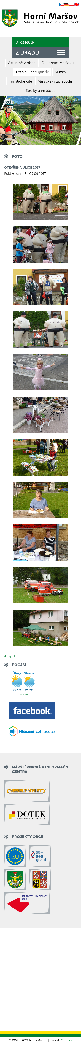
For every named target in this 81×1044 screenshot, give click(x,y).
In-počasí (24, 694)
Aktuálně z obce (22, 63)
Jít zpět (9, 656)
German (66, 5)
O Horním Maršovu (57, 63)
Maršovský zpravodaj (55, 81)
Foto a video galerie (32, 72)
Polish (71, 5)
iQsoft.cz (66, 1040)
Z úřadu (27, 53)
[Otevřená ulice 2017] (40, 202)
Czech (61, 5)
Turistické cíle (20, 81)
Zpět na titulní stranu (39, 18)
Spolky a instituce (40, 90)
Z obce (25, 42)
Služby (60, 72)
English (76, 5)
